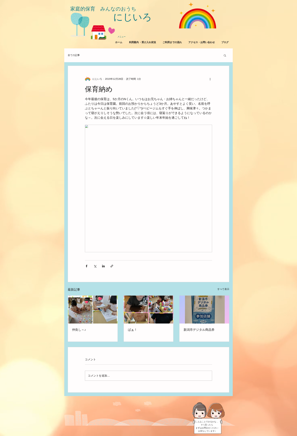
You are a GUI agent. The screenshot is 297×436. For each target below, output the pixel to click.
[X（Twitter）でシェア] (95, 266)
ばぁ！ (132, 329)
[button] (225, 55)
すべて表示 (223, 289)
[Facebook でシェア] (86, 266)
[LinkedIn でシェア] (103, 266)
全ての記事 (74, 55)
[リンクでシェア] (111, 266)
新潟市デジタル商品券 (199, 329)
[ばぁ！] (148, 310)
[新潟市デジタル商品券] (204, 310)
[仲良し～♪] (93, 310)
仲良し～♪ (79, 329)
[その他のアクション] (210, 79)
